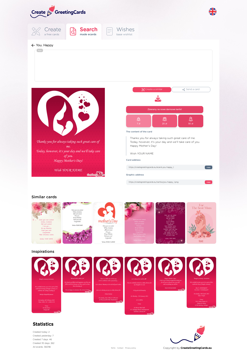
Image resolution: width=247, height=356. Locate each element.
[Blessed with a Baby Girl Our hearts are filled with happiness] (78, 275)
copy (208, 167)
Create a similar (153, 89)
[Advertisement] (123, 66)
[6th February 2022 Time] (47, 285)
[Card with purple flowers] (78, 223)
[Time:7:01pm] (202, 282)
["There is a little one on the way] (109, 280)
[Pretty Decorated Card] (171, 223)
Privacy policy (130, 348)
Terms (113, 348)
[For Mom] (202, 223)
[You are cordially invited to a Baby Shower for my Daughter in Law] (140, 286)
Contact (120, 348)
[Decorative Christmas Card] (47, 223)
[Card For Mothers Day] (109, 223)
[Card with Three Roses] (140, 223)
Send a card (193, 89)
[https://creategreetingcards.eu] (117, 11)
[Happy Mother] (171, 274)
